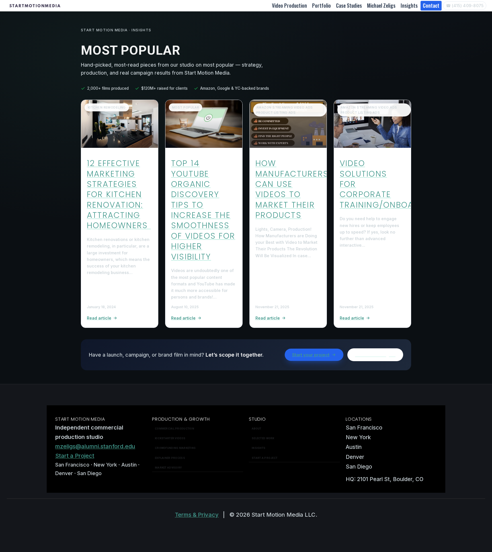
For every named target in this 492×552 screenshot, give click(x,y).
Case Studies (349, 5)
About (256, 428)
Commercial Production (174, 428)
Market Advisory (168, 467)
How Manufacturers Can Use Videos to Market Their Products (292, 189)
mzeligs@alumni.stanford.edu (95, 446)
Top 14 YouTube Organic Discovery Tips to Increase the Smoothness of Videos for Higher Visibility (203, 210)
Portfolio (321, 5)
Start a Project (74, 455)
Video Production (289, 5)
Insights (409, 5)
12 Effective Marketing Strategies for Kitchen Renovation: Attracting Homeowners (119, 194)
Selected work (263, 438)
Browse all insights (375, 354)
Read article (99, 318)
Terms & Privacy (197, 514)
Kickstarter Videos (170, 438)
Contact (431, 5)
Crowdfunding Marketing (175, 447)
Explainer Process (170, 457)
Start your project (310, 354)
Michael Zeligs (381, 5)
